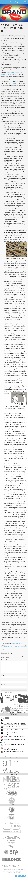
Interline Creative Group (14, 2)
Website (3, 684)
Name (3, 675)
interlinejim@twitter (17, 643)
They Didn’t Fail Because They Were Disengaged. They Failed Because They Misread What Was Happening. (12, 741)
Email (3, 680)
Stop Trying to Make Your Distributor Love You (14, 729)
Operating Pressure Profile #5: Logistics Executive (14, 736)
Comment (4, 659)
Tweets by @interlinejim (5, 756)
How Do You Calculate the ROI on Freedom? (13, 720)
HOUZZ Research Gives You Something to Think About (6, 648)
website (15, 83)
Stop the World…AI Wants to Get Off (12, 726)
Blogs (4, 718)
